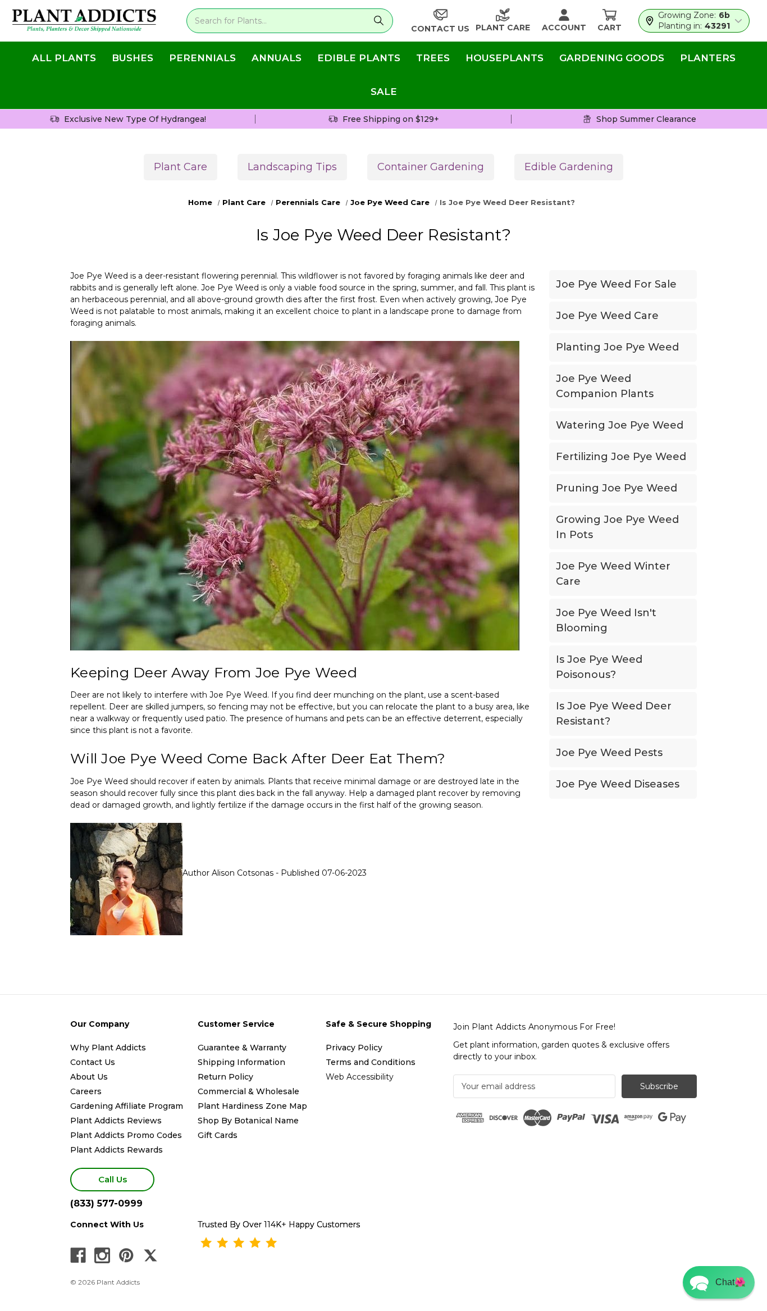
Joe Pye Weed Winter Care (613, 574)
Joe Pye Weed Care (607, 315)
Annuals (277, 57)
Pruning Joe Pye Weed (616, 488)
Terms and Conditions (371, 1062)
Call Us (112, 1179)
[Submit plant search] (378, 21)
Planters (708, 57)
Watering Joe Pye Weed (619, 425)
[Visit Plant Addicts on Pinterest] (126, 1255)
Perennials (202, 57)
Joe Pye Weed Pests (609, 752)
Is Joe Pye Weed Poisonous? (599, 667)
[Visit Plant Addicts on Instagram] (102, 1255)
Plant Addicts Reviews (116, 1121)
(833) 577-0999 (106, 1203)
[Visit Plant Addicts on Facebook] (78, 1255)
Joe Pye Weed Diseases (617, 784)
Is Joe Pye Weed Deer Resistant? (614, 713)
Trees (433, 57)
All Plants (64, 57)
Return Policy (225, 1077)
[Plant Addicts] (84, 21)
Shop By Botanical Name (248, 1121)
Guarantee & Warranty (242, 1048)
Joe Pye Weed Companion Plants (605, 386)
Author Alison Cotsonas (227, 873)
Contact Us (92, 1062)
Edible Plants (358, 57)
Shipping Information (241, 1062)
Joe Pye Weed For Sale (616, 284)
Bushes (132, 57)
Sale (384, 91)
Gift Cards (218, 1135)
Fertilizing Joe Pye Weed (621, 456)
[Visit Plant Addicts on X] (150, 1255)
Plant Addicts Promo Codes (126, 1135)
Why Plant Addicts (108, 1048)
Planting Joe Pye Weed (617, 347)
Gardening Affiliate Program (126, 1106)
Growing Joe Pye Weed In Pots (617, 527)
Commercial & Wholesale (248, 1091)
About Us (89, 1077)
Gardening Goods (611, 57)
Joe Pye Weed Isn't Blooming (606, 620)
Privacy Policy (354, 1048)
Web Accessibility (360, 1077)
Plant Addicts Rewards (116, 1150)
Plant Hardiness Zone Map (252, 1106)
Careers (86, 1091)
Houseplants (504, 57)
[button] (719, 1282)
